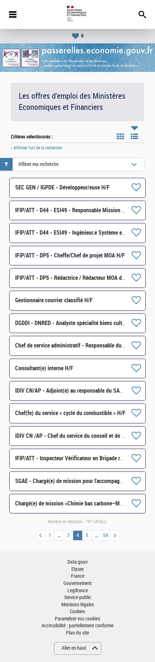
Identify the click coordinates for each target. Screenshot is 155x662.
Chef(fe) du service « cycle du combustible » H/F (70, 413)
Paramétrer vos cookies (77, 619)
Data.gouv (77, 562)
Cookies (77, 611)
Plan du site (77, 633)
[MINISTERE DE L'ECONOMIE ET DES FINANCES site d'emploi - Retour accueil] (77, 14)
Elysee (77, 569)
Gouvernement (77, 583)
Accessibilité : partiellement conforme (77, 626)
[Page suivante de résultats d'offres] (115, 535)
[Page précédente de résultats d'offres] (40, 535)
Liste (134, 136)
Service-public (77, 597)
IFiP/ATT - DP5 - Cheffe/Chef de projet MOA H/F (70, 255)
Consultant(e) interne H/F (44, 368)
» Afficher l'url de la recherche (36, 147)
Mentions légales (77, 605)
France (77, 576)
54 (105, 535)
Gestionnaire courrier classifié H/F (54, 300)
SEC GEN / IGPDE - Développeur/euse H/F (62, 187)
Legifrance (77, 591)
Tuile (120, 136)
